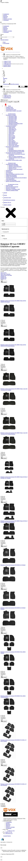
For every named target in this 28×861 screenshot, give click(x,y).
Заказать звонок (7, 66)
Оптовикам (6, 20)
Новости (5, 17)
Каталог (5, 15)
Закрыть (16, 101)
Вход (4, 42)
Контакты (5, 16)
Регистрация (6, 43)
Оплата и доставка (7, 18)
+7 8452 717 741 (7, 61)
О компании (6, 14)
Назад (9, 101)
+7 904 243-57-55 (7, 63)
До (2, 224)
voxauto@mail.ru (7, 65)
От (2, 223)
